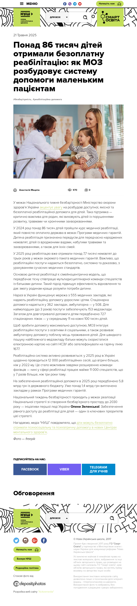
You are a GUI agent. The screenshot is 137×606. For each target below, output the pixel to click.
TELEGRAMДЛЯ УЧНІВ (99, 469)
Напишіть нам (107, 3)
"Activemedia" (46, 591)
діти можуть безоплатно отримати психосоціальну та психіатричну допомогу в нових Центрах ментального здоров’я (65, 427)
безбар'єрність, (23, 99)
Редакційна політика (27, 568)
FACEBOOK (30, 469)
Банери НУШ (24, 558)
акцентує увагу (51, 207)
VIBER (64, 469)
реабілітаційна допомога (48, 99)
